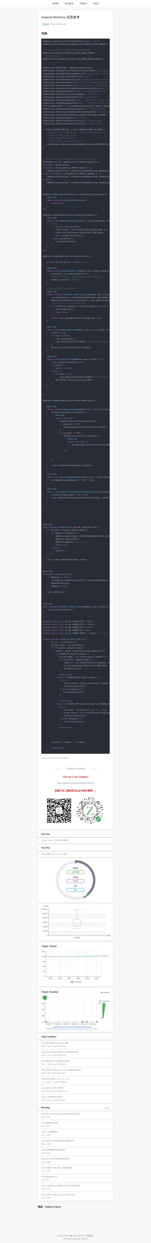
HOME (55, 4)
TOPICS (83, 4)
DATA (96, 4)
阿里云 (90, 1235)
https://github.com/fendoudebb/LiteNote (75, 783)
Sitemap (76, 1238)
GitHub (84, 1238)
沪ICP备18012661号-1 (75, 1235)
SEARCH (69, 4)
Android (46, 24)
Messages (67, 1238)
